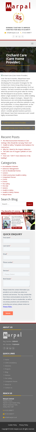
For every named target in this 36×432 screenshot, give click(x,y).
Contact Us (8, 388)
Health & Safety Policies (10, 192)
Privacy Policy (23, 425)
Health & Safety (7, 190)
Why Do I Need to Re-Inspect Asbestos (16, 149)
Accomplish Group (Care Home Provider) (16, 128)
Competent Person (9, 177)
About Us (8, 384)
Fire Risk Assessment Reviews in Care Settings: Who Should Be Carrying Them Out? (16, 142)
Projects (7, 369)
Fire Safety (6, 184)
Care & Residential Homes (11, 171)
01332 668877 (27, 33)
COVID (4, 179)
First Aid (5, 186)
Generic (5, 188)
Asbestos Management (10, 169)
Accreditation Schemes (10, 166)
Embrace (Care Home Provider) (15, 123)
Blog (6, 372)
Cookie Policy (12, 425)
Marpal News (7, 194)
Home (7, 360)
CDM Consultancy (11, 363)
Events (4, 181)
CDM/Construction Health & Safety (14, 175)
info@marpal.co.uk (13, 33)
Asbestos (8, 366)
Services (7, 375)
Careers (5, 173)
